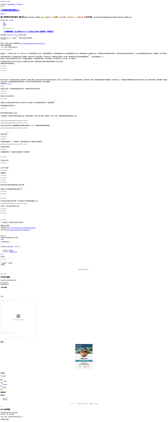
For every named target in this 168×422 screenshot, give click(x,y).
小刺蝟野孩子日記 (13, 251)
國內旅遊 (11, 250)
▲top (2, 254)
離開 (7, 419)
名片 (4, 26)
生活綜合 (11, 20)
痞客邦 (8, 246)
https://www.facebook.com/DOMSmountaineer (22, 227)
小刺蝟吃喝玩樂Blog (10, 10)
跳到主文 (3, 13)
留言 (12, 246)
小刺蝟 (2, 239)
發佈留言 (2, 264)
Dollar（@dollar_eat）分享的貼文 (18, 336)
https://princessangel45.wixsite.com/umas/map (32, 43)
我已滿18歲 (3, 419)
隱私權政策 (91, 403)
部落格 (4, 24)
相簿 (4, 22)
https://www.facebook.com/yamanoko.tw (19, 230)
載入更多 (2, 256)
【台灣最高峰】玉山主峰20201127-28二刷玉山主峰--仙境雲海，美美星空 (28, 31)
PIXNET (74, 403)
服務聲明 (96, 403)
